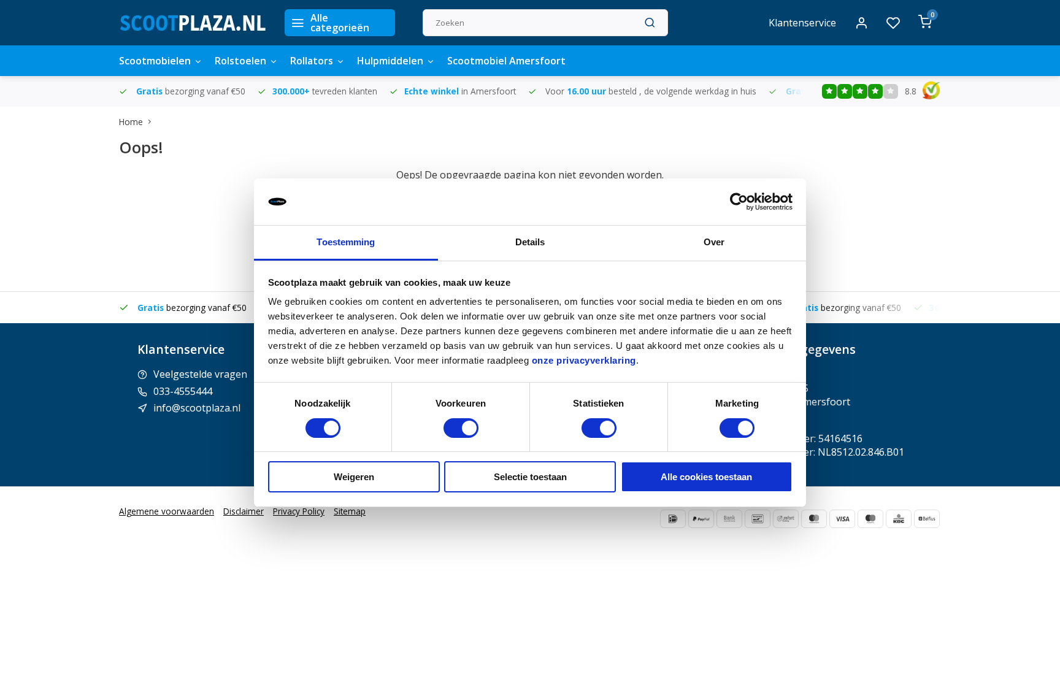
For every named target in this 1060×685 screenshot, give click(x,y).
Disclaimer (243, 511)
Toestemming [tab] (346, 242)
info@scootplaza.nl (196, 408)
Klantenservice (802, 22)
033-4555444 (182, 391)
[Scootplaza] (192, 22)
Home (131, 122)
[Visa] (842, 519)
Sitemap (350, 511)
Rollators (311, 60)
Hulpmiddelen (390, 60)
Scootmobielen (155, 60)
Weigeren (354, 477)
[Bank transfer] (729, 519)
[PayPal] (701, 519)
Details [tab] (530, 242)
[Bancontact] (757, 519)
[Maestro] (870, 519)
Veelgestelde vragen (200, 374)
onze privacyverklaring (584, 360)
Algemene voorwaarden (166, 511)
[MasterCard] (814, 519)
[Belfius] (927, 519)
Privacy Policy (299, 511)
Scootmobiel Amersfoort (506, 60)
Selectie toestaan (530, 477)
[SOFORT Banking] (786, 519)
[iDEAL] (673, 519)
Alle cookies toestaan (706, 477)
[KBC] (899, 519)
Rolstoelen (240, 60)
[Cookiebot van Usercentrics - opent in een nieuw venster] (739, 202)
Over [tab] (714, 242)
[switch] (461, 428)
